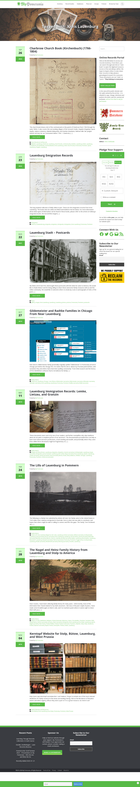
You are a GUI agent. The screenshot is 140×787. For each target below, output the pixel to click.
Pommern (84, 145)
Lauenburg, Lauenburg (55, 302)
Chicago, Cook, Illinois (50, 381)
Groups (96, 4)
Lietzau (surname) (44, 455)
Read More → (37, 137)
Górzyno (50, 622)
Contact (60, 770)
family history (33, 622)
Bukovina (64, 620)
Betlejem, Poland (51, 620)
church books (58, 144)
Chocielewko (75, 620)
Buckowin (59, 620)
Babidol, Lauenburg (36, 144)
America (33, 224)
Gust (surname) (40, 536)
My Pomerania (39, 55)
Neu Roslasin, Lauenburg (88, 538)
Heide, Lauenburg (87, 144)
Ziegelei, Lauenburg (41, 147)
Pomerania (78, 145)
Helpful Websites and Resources (39, 709)
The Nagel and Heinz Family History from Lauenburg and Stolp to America (59, 551)
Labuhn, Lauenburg (89, 454)
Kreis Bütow (34, 711)
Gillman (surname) (79, 535)
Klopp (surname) (69, 454)
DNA (93, 620)
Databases (80, 4)
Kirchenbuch (33, 145)
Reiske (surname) (40, 541)
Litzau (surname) (54, 455)
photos (64, 302)
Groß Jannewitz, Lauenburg (82, 452)
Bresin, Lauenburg (46, 452)
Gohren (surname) (42, 622)
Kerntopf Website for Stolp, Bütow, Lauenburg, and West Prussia (63, 635)
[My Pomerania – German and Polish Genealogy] (30, 4)
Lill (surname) (74, 536)
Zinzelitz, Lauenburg (74, 541)
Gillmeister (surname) (89, 381)
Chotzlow (82, 620)
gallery (33, 302)
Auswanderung (40, 224)
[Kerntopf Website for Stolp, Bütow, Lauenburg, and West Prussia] (63, 668)
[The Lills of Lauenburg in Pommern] (63, 493)
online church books (69, 145)
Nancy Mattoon (71, 455)
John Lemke (61, 454)
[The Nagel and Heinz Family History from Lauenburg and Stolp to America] (63, 580)
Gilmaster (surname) (35, 383)
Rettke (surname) (83, 383)
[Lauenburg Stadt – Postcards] (63, 261)
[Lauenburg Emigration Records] (63, 183)
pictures (69, 302)
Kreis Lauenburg (59, 145)
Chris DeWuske (109, 141)
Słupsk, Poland (49, 625)
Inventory (60, 4)
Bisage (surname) (36, 452)
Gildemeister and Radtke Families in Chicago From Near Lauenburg (61, 312)
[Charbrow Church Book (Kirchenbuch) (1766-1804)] (63, 91)
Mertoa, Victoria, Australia (53, 538)
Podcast (104, 4)
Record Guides (70, 4)
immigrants (61, 224)
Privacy (54, 770)
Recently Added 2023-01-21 (25, 761)
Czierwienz (88, 620)
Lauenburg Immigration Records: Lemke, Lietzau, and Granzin (58, 392)
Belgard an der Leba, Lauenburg (54, 535)
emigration (54, 224)
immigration (67, 224)
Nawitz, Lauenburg (76, 538)
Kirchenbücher (41, 145)
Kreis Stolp (81, 622)
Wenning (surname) (63, 541)
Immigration (34, 222)
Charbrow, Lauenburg (48, 144)
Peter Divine (42, 624)
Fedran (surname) (68, 535)
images (37, 302)
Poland (61, 624)
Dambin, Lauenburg (76, 144)
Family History (35, 380)
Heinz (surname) (57, 622)
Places (32, 301)
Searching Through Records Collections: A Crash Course (25, 740)
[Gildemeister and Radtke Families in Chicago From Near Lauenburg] (63, 341)
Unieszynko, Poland (58, 625)
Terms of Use (46, 770)
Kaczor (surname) (49, 536)
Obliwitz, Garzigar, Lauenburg (84, 455)
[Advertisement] (113, 314)
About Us (66, 770)
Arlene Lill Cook (35, 535)
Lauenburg (53, 383)
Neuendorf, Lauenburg (36, 540)
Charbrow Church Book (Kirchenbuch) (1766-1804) (60, 49)
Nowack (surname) (47, 540)
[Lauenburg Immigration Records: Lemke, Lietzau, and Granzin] (63, 417)
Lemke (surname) (34, 455)
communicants (67, 144)
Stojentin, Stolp (80, 624)
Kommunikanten (49, 145)
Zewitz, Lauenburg (69, 625)
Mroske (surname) (66, 538)
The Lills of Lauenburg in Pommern (54, 465)
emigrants (47, 224)
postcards (86, 302)
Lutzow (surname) (83, 536)
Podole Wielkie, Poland (52, 624)
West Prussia (69, 711)
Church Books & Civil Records (39, 142)
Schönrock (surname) (47, 457)
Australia (42, 535)
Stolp (85, 624)
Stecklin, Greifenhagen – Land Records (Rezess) (25, 746)
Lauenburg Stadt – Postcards (50, 233)
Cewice (70, 620)
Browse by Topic (114, 4)
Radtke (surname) (74, 383)
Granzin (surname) (69, 452)
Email (101, 255)
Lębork (93, 622)
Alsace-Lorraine (35, 620)
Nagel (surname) (34, 624)
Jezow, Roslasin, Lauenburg (50, 454)
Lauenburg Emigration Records (51, 155)
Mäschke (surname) (41, 538)
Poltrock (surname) (58, 540)
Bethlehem (43, 620)
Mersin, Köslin (62, 455)
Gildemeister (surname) (62, 381)
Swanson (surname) (39, 625)
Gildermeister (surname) (75, 381)
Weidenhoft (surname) (52, 541)
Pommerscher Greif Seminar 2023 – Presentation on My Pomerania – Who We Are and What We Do (25, 754)
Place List (89, 4)
